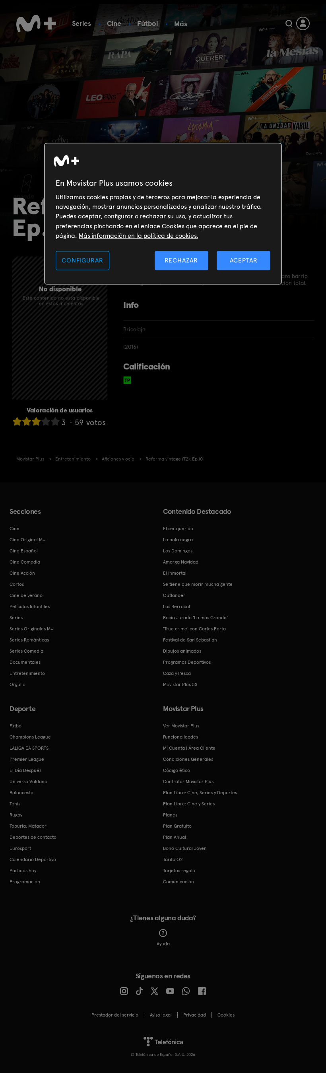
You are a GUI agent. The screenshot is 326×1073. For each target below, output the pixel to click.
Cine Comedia (25, 562)
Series (81, 23)
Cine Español (24, 551)
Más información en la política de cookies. (138, 236)
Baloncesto (21, 792)
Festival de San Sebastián (190, 640)
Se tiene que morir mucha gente (198, 584)
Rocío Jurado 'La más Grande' (195, 617)
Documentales (25, 662)
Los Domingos (177, 551)
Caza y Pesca (177, 673)
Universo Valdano (28, 781)
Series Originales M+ (31, 629)
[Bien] (45, 421)
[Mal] (26, 421)
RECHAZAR (181, 260)
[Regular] (36, 421)
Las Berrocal (176, 606)
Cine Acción (22, 573)
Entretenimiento (27, 673)
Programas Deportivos (187, 662)
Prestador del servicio (114, 1015)
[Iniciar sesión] (303, 23)
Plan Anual (174, 837)
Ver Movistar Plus (181, 726)
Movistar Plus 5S (180, 684)
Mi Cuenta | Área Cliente (189, 748)
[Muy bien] (55, 421)
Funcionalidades (180, 737)
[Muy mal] (17, 421)
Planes (170, 815)
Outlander (174, 595)
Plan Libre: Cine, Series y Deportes (200, 792)
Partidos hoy (23, 870)
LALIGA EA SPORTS (29, 748)
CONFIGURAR (82, 260)
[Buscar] (288, 23)
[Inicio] (36, 23)
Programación (25, 881)
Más (180, 24)
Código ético (176, 770)
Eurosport (20, 848)
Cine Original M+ (27, 539)
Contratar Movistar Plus (188, 781)
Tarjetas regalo (179, 870)
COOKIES (226, 1015)
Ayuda (163, 944)
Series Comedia (26, 651)
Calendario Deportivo (33, 859)
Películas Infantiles (30, 606)
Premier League (27, 759)
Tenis (15, 804)
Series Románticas (29, 640)
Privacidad (194, 1015)
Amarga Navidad (180, 562)
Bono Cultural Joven (185, 848)
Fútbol (147, 23)
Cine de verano (26, 595)
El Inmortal (174, 573)
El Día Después (25, 770)
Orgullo (17, 684)
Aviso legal (161, 1015)
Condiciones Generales (188, 759)
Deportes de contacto (33, 837)
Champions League (30, 737)
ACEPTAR (244, 260)
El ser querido (178, 528)
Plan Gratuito (177, 826)
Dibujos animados (182, 651)
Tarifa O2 (173, 859)
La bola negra (178, 539)
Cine (114, 23)
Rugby (16, 815)
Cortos (17, 584)
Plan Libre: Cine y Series (189, 804)
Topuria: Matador (28, 826)
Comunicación (178, 881)
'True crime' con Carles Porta (194, 629)
